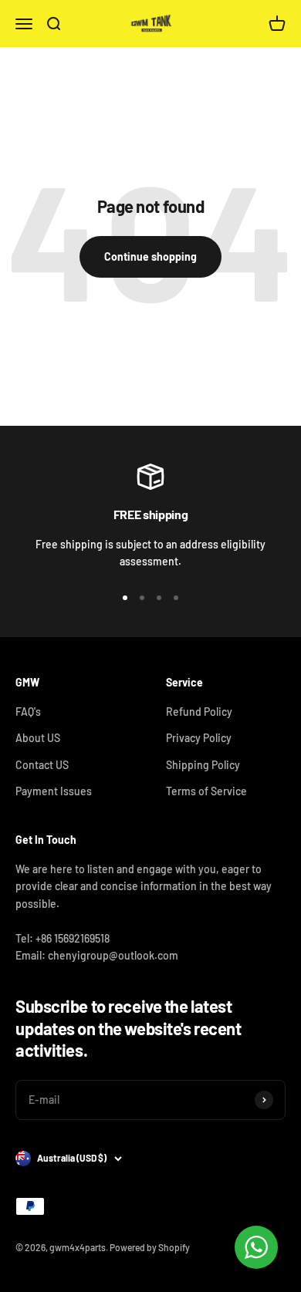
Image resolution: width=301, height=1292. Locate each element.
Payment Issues (53, 791)
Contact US (42, 764)
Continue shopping (150, 256)
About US (37, 737)
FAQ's (28, 711)
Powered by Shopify (150, 1247)
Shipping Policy (203, 764)
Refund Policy (199, 711)
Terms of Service (206, 791)
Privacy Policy (199, 737)
